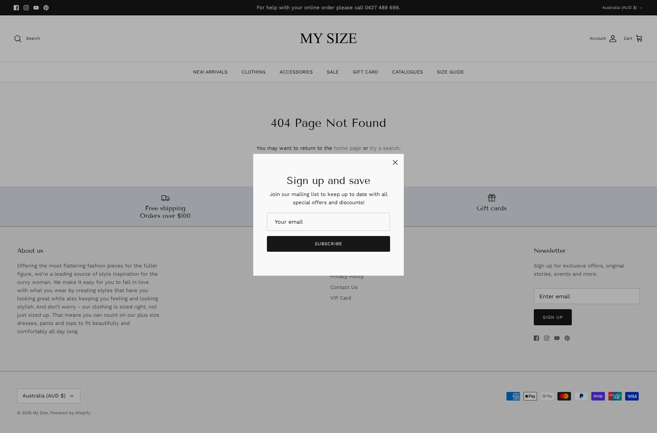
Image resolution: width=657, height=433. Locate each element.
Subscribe (328, 243)
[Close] (395, 162)
